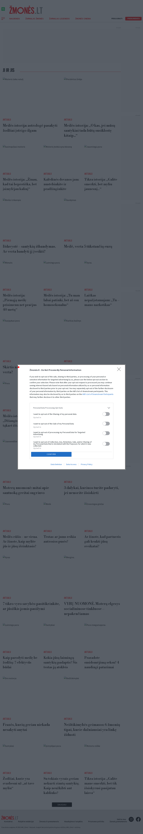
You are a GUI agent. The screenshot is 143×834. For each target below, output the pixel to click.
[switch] (106, 414)
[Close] (119, 370)
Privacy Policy (86, 464)
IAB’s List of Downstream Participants (97, 394)
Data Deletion (56, 464)
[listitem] (71, 407)
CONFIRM (51, 454)
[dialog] (71, 417)
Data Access (71, 464)
